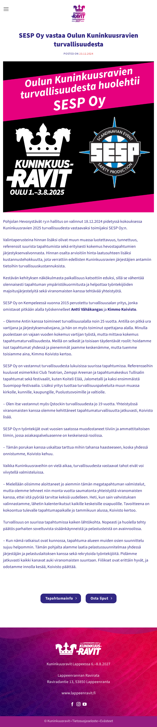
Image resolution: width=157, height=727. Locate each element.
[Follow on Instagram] (78, 704)
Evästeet (106, 721)
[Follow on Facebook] (72, 704)
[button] (6, 9)
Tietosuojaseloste (85, 721)
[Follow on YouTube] (85, 704)
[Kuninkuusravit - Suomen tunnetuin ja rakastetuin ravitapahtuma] (78, 13)
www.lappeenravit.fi (79, 693)
